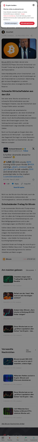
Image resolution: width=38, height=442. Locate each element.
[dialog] (19, 14)
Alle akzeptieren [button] (27, 23)
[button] (10, 23)
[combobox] (34, 5)
